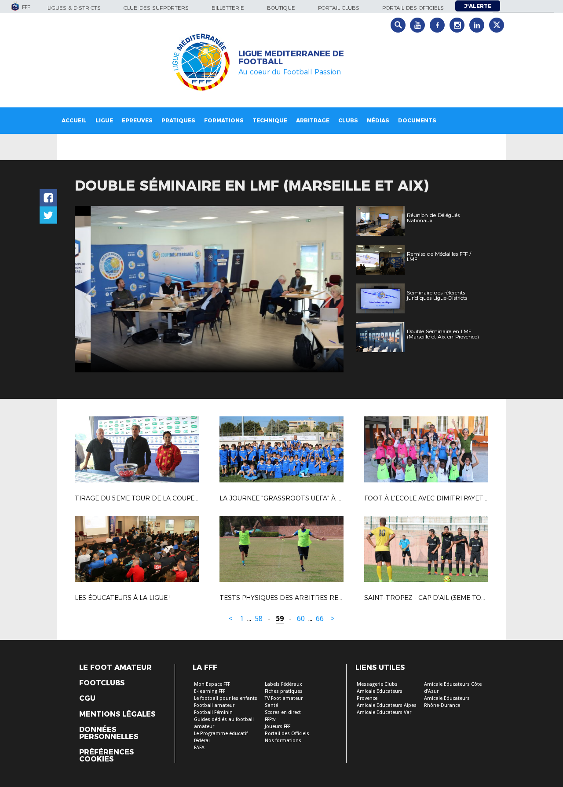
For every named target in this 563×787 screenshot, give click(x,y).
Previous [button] (89, 290)
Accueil (74, 120)
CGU (87, 698)
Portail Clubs (338, 7)
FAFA (199, 747)
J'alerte (477, 6)
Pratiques (178, 120)
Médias (378, 120)
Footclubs (101, 683)
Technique (269, 120)
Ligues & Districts (74, 7)
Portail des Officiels (287, 733)
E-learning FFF (209, 691)
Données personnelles (108, 733)
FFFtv (270, 719)
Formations (224, 120)
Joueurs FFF (277, 726)
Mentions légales (117, 714)
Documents (417, 120)
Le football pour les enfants (225, 698)
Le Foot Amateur (115, 667)
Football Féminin (213, 712)
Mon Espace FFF (212, 684)
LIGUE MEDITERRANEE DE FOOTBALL (291, 57)
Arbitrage (312, 120)
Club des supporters (156, 7)
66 (320, 618)
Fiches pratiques (284, 691)
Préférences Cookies (106, 756)
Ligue (104, 120)
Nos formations (283, 740)
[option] (209, 289)
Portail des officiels (413, 7)
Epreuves (137, 120)
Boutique (281, 7)
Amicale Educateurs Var (384, 712)
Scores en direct (283, 712)
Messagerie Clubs (377, 684)
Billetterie (228, 7)
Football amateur (214, 705)
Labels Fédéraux (283, 684)
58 (259, 618)
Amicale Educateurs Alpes (387, 705)
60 (301, 618)
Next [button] (327, 290)
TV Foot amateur (284, 698)
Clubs (348, 120)
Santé (271, 705)
